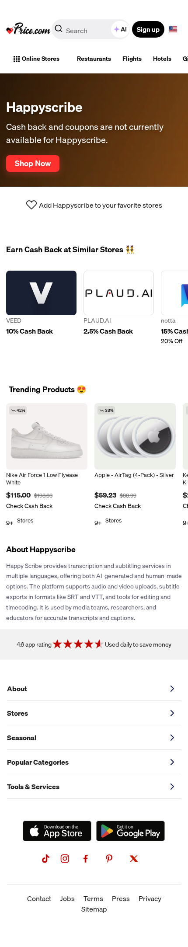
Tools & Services (33, 786)
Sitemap (94, 909)
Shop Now (33, 163)
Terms (93, 898)
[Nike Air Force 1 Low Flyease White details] (46, 436)
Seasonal (21, 737)
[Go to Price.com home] (28, 29)
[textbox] (173, 29)
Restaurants (94, 58)
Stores (17, 713)
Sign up (148, 29)
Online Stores (40, 58)
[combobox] (91, 29)
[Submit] (58, 31)
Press (121, 898)
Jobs (67, 898)
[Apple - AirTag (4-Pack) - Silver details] (135, 436)
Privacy (150, 898)
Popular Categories (38, 762)
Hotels (162, 58)
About (17, 688)
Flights (132, 58)
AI (124, 29)
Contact (39, 898)
